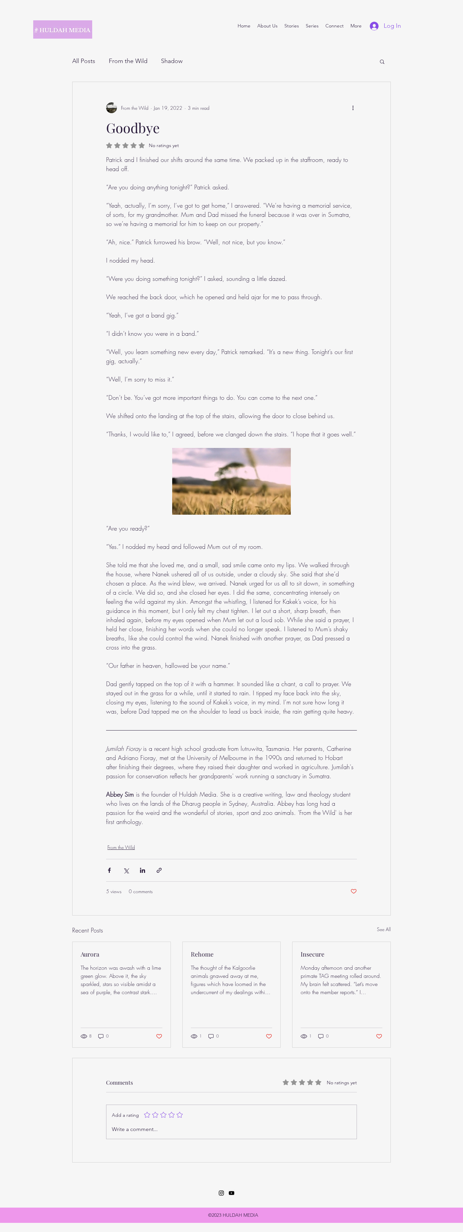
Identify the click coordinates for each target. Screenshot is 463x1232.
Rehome (202, 954)
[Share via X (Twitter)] (126, 870)
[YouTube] (231, 1193)
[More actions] (353, 108)
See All (384, 929)
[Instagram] (221, 1193)
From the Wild (128, 61)
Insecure (312, 954)
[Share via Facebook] (109, 870)
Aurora (90, 954)
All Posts (83, 61)
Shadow (172, 61)
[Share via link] (159, 870)
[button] (382, 61)
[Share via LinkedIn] (142, 870)
